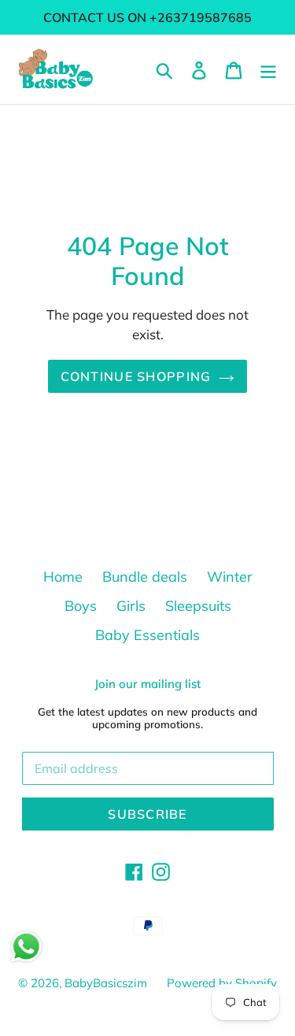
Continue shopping (136, 376)
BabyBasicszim (106, 982)
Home (63, 577)
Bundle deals (144, 577)
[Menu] (268, 68)
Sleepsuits (198, 606)
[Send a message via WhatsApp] (26, 946)
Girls (131, 606)
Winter (230, 577)
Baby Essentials (147, 635)
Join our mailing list (147, 684)
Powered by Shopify (222, 982)
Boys (81, 606)
